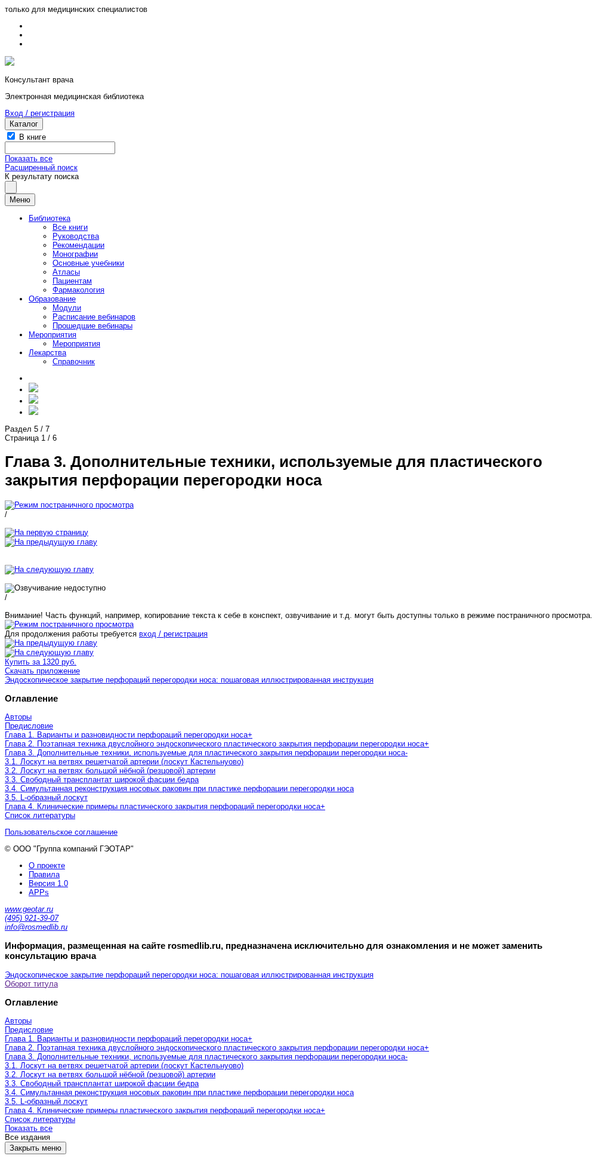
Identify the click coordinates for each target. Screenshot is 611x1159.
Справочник (74, 361)
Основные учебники (88, 263)
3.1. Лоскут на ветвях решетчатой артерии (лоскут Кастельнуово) (124, 761)
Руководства (76, 236)
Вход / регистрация (40, 113)
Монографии (75, 254)
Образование (52, 298)
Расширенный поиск (41, 167)
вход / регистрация (173, 633)
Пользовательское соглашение (61, 832)
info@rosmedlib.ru (36, 927)
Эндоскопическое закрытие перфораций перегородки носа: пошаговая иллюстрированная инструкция (189, 679)
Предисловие (29, 725)
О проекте (47, 865)
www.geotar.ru (29, 909)
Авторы (18, 716)
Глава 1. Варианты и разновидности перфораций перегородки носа (126, 734)
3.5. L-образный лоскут (46, 797)
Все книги (70, 227)
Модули (67, 307)
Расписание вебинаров (94, 316)
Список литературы (40, 815)
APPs (39, 892)
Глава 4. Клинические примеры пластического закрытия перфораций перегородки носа (162, 806)
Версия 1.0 (48, 883)
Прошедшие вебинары (92, 325)
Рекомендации (78, 245)
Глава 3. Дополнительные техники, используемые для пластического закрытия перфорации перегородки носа (205, 752)
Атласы (66, 272)
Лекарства (47, 352)
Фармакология (78, 289)
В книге (32, 137)
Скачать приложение (42, 670)
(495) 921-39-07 (31, 918)
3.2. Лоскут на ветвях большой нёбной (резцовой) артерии (110, 770)
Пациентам (72, 280)
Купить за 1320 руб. (40, 661)
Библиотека (49, 218)
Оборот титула (31, 983)
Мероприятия (52, 334)
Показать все (29, 158)
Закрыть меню (35, 1147)
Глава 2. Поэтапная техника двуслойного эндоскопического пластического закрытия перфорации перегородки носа (214, 743)
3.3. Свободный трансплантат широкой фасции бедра (102, 779)
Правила (44, 874)
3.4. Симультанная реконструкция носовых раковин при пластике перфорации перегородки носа (179, 788)
